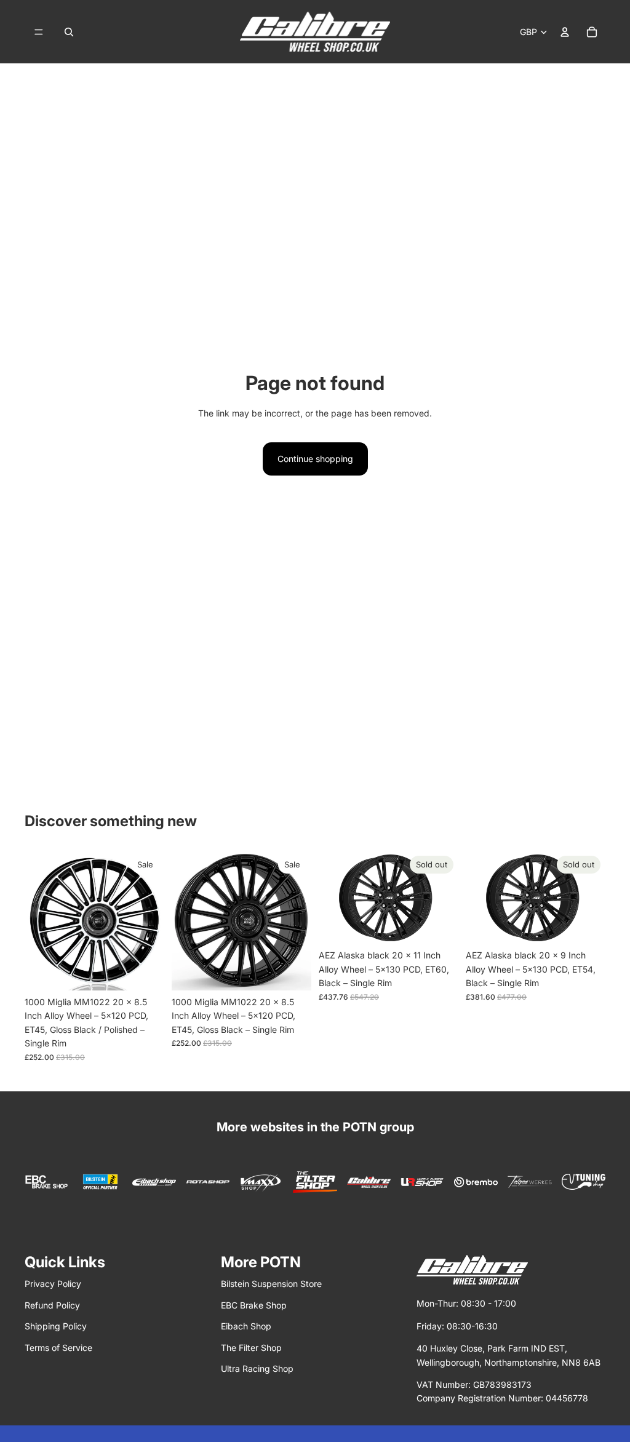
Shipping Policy (56, 1326)
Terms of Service (58, 1347)
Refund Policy (52, 1305)
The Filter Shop (251, 1347)
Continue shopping (315, 458)
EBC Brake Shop (254, 1305)
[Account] (564, 32)
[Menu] (39, 32)
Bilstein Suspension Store (271, 1283)
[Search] (68, 32)
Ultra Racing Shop (257, 1368)
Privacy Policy (53, 1283)
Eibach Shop (246, 1326)
